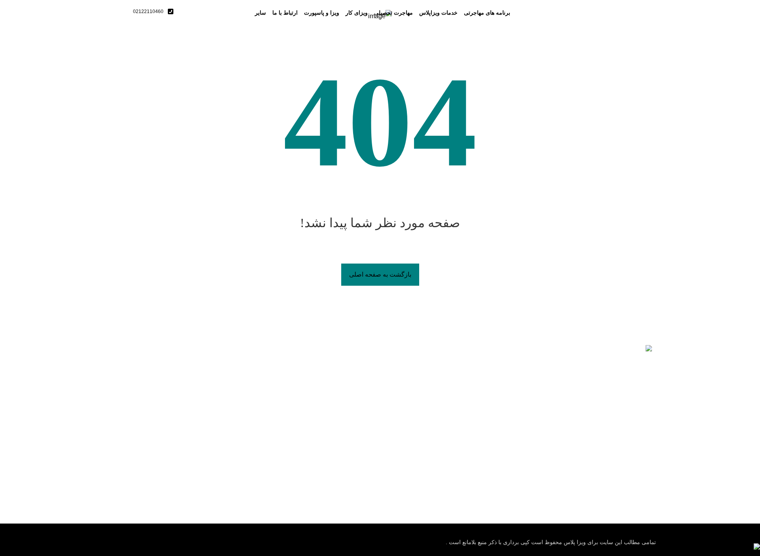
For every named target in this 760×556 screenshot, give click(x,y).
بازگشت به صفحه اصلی (380, 274)
